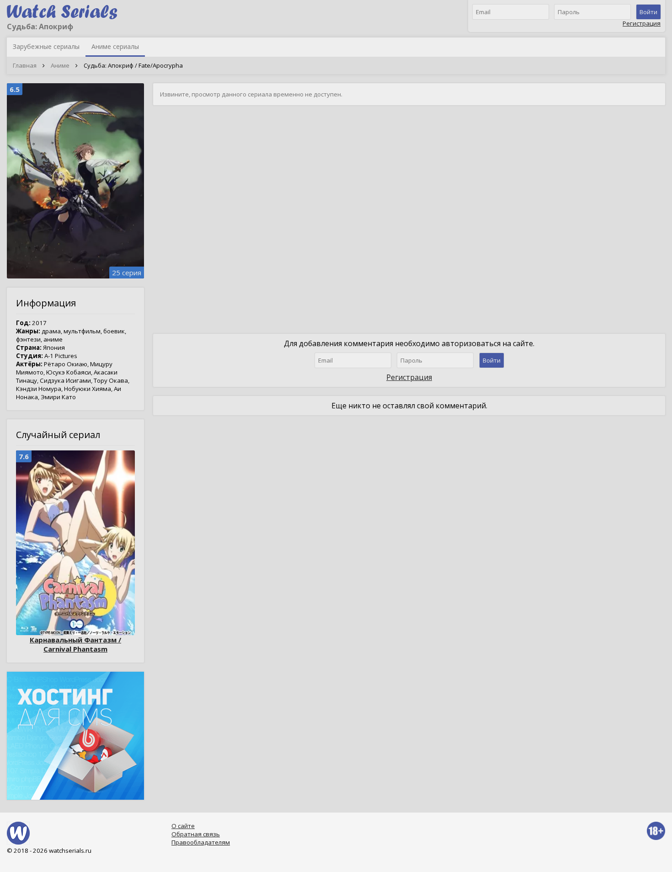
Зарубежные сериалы (46, 46)
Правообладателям (200, 842)
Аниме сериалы (115, 46)
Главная (25, 65)
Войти (648, 12)
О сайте (183, 826)
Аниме (60, 65)
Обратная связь (195, 834)
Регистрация (642, 23)
